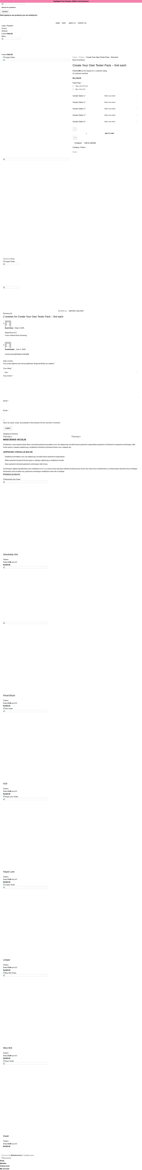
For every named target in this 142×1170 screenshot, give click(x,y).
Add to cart (109, 133)
